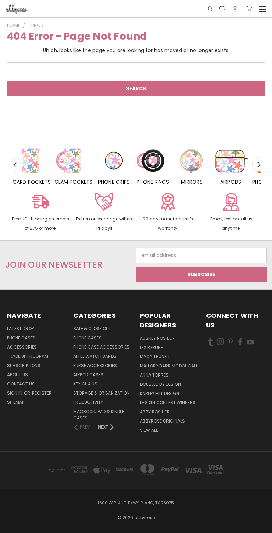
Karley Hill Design (159, 393)
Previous (15, 164)
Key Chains (85, 384)
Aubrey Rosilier (157, 338)
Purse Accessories (95, 365)
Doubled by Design (160, 384)
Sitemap (15, 402)
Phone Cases (21, 338)
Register (42, 393)
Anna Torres (154, 375)
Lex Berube (151, 347)
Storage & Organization (101, 393)
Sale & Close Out (92, 329)
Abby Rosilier (155, 412)
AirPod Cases (88, 375)
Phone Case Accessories (101, 347)
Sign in (15, 393)
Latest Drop (20, 329)
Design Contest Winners (168, 403)
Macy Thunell (155, 357)
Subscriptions (23, 365)
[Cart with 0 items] (249, 8)
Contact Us (21, 384)
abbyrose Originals (162, 421)
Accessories (22, 347)
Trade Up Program (27, 356)
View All (149, 430)
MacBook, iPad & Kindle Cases (98, 414)
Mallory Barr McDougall (169, 366)
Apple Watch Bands (95, 356)
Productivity (88, 402)
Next (256, 164)
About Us (17, 375)
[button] (40, 213)
